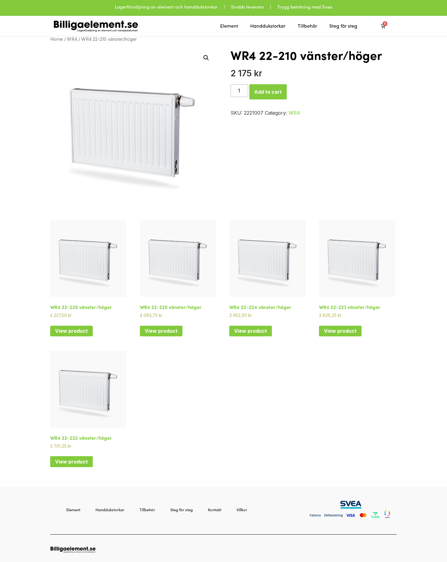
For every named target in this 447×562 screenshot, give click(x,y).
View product (71, 331)
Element (229, 26)
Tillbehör (307, 26)
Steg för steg (343, 26)
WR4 (72, 39)
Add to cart (268, 92)
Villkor (242, 509)
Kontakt (214, 509)
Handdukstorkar (268, 26)
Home (56, 39)
